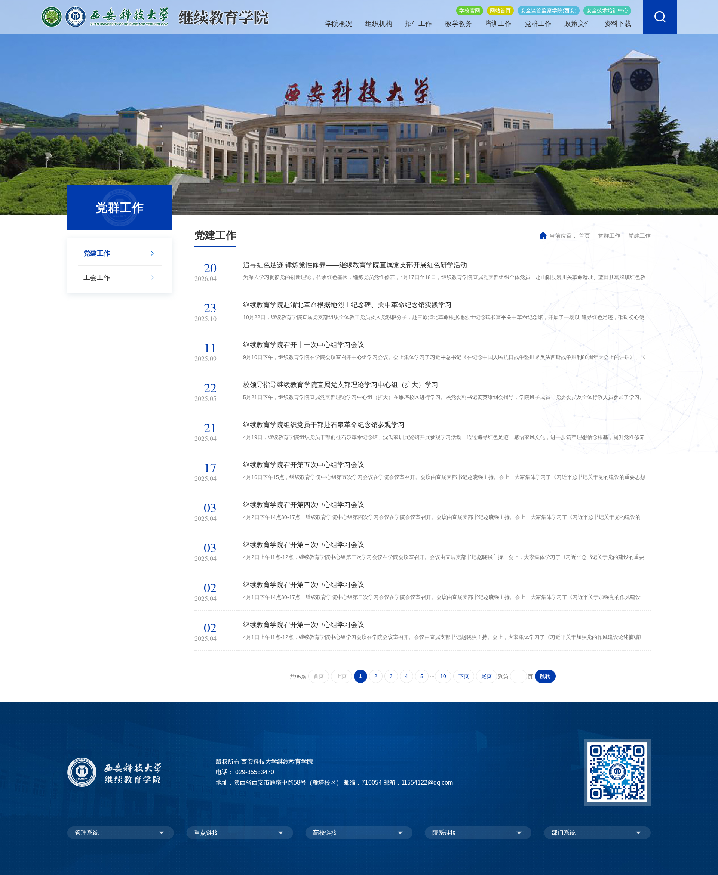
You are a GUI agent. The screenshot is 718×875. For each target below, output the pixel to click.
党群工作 (538, 23)
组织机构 (378, 23)
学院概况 (338, 23)
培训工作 (498, 23)
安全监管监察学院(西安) (549, 10)
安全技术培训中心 (607, 10)
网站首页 (500, 10)
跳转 (545, 676)
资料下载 (617, 23)
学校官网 (469, 10)
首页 (584, 235)
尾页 (486, 676)
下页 (463, 676)
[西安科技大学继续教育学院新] (155, 16)
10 (443, 676)
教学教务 (458, 23)
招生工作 (418, 23)
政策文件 (577, 23)
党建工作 (639, 235)
